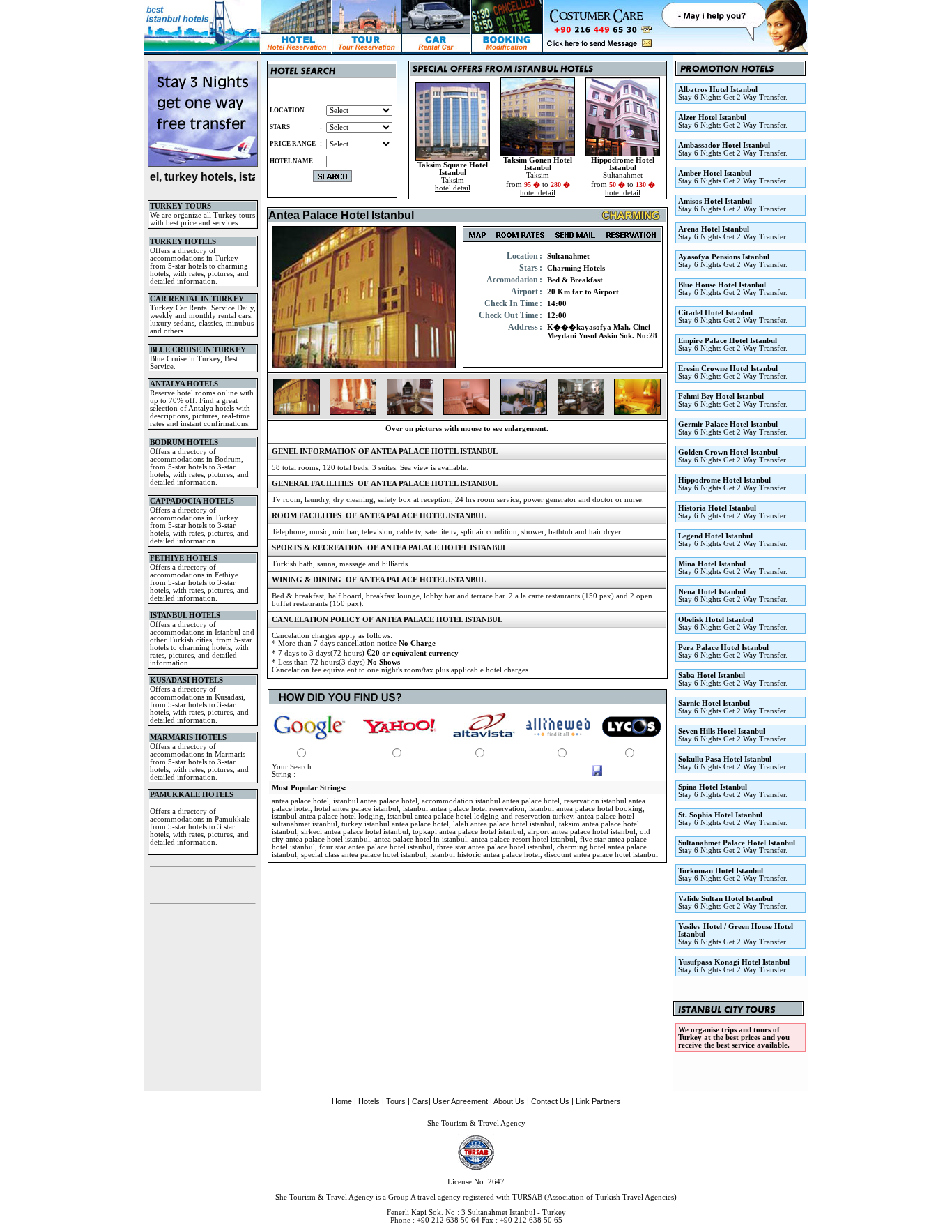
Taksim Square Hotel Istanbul (452, 168)
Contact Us (550, 1101)
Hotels (369, 1101)
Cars (420, 1101)
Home (342, 1101)
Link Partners (598, 1101)
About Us (509, 1101)
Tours (396, 1101)
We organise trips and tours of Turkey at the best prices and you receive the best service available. (734, 1037)
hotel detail (452, 188)
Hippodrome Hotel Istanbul (622, 164)
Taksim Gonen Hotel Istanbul (537, 164)
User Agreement (460, 1101)
